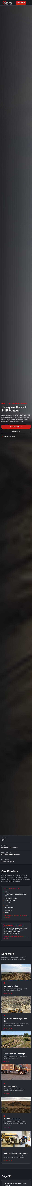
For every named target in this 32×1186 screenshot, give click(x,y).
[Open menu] (29, 3)
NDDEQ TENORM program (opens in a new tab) (14, 937)
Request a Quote (21, 2)
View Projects (16, 431)
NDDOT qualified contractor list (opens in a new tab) (15, 916)
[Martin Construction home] (7, 3)
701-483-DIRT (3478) (9, 436)
